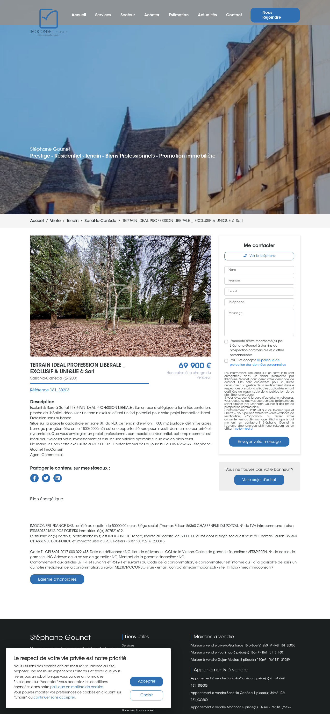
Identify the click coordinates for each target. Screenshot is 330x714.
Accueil (79, 15)
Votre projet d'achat (259, 480)
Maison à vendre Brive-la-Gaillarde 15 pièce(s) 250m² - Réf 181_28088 (243, 645)
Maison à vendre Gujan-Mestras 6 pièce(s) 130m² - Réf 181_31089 (240, 660)
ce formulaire (243, 429)
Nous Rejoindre (271, 15)
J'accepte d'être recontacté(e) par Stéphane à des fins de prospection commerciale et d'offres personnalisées (257, 348)
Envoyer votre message (259, 442)
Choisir (146, 695)
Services (103, 15)
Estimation (179, 15)
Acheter (151, 15)
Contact (234, 15)
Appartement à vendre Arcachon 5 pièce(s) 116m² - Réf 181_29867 (241, 707)
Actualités (207, 15)
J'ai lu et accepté (258, 362)
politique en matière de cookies (76, 687)
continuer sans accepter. (55, 697)
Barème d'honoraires (57, 580)
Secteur (128, 15)
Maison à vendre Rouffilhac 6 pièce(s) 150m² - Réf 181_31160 (237, 652)
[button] (205, 296)
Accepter (146, 682)
